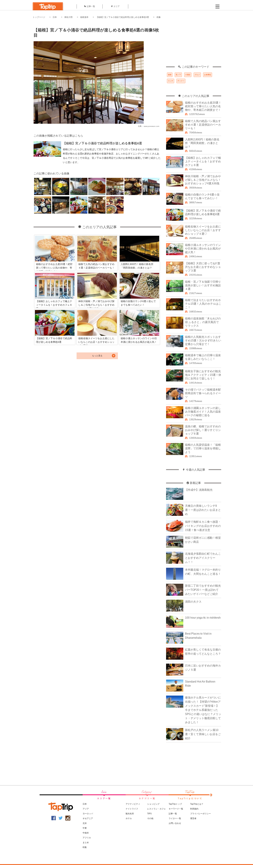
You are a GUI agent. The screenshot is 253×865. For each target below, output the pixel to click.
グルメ (197, 75)
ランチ (170, 81)
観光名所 (130, 813)
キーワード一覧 (176, 809)
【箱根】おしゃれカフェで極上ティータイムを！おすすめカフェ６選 (203, 161)
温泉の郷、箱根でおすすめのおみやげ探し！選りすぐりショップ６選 (203, 430)
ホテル (129, 818)
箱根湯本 (84, 17)
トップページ (39, 17)
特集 (85, 847)
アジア (86, 809)
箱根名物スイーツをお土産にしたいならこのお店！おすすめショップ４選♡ (203, 230)
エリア (116, 6)
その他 (150, 818)
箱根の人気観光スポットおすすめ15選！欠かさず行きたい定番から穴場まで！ (203, 340)
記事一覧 (91, 6)
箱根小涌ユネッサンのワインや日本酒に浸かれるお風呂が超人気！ (203, 248)
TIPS (149, 813)
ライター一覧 (175, 818)
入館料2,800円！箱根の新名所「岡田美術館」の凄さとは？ (202, 143)
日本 (55, 17)
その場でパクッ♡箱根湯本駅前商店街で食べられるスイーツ (203, 393)
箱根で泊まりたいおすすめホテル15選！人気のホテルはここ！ (203, 304)
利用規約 (194, 809)
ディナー (180, 81)
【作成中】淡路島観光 (199, 489)
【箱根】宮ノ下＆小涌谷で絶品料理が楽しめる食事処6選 (122, 17)
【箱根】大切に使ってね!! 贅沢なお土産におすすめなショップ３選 (203, 267)
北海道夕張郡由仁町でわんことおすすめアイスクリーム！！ (203, 557)
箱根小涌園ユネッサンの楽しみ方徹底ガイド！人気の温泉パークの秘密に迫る (203, 412)
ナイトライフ (132, 809)
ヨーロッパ (88, 813)
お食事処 (207, 75)
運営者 (193, 818)
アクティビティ (133, 804)
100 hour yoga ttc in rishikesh (203, 617)
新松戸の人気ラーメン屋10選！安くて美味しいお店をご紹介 (203, 734)
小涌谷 (187, 75)
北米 (85, 823)
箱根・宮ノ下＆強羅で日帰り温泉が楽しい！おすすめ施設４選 (203, 285)
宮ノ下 (178, 75)
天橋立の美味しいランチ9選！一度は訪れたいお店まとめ (203, 509)
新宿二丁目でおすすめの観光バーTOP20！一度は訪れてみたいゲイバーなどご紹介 (203, 589)
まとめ (86, 842)
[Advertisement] (193, 43)
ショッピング (153, 804)
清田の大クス (193, 601)
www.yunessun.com (151, 126)
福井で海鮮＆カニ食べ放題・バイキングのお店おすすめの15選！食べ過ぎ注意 (203, 525)
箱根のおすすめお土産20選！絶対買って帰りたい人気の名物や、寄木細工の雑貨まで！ (203, 106)
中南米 (86, 833)
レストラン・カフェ (156, 809)
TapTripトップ (175, 804)
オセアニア (88, 818)
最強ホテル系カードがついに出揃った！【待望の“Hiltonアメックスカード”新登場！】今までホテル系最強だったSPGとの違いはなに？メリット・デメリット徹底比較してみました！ (203, 710)
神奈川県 (68, 17)
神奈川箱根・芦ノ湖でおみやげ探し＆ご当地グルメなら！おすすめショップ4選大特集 (203, 180)
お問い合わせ (175, 823)
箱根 (169, 75)
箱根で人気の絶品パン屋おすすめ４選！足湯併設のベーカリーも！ (203, 125)
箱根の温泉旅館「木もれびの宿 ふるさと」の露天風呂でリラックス (203, 322)
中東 (85, 828)
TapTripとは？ (196, 804)
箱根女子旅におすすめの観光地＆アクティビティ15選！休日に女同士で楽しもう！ (203, 375)
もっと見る (97, 355)
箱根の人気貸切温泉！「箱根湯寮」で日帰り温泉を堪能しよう (203, 448)
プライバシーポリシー (200, 813)
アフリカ (87, 837)
